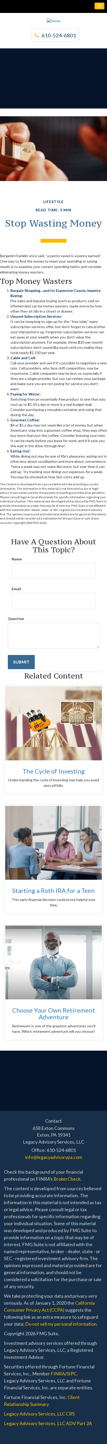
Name (17, 559)
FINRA (58, 1373)
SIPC (72, 1373)
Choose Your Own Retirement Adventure (53, 1013)
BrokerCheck (67, 1179)
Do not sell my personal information (61, 1324)
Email (16, 589)
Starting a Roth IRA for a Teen (53, 890)
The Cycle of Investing (54, 771)
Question (16, 618)
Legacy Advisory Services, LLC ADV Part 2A (48, 1423)
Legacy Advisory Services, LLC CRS (39, 1414)
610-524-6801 (59, 35)
